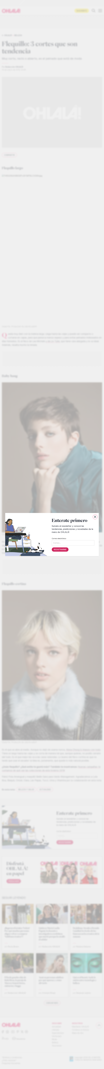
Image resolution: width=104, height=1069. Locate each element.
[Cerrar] (95, 516)
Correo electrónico (59, 538)
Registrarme (60, 549)
